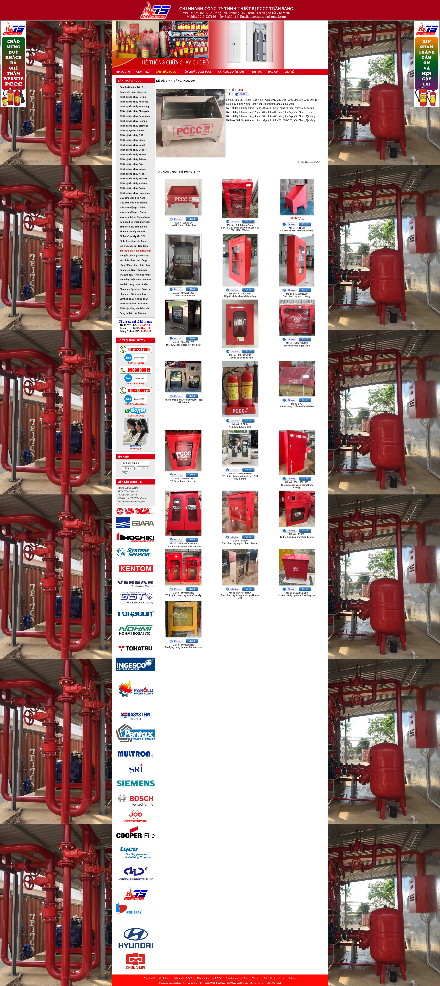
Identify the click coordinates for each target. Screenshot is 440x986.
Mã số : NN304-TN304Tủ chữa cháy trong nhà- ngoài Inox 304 (240, 595)
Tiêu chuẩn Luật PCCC (197, 71)
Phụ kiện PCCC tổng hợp (133, 294)
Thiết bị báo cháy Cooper (133, 150)
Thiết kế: (273, 983)
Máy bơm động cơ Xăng (132, 198)
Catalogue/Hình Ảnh (231, 71)
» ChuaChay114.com (127, 495)
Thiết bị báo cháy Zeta (131, 164)
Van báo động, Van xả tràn (134, 284)
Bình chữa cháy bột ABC (133, 231)
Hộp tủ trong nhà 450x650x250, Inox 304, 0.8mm (183, 401)
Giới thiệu (143, 71)
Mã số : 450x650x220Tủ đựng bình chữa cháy (183, 479)
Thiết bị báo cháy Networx (133, 178)
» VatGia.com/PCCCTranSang (132, 498)
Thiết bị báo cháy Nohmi (133, 154)
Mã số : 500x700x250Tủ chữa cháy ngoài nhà (297, 344)
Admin (292, 978)
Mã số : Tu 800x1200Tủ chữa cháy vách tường (296, 295)
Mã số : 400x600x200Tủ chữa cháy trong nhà (240, 356)
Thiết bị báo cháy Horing (133, 97)
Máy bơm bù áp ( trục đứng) (135, 217)
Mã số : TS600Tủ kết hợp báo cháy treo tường (297, 535)
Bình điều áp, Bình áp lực (133, 226)
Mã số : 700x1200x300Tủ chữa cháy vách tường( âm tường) (297, 485)
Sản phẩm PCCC (166, 71)
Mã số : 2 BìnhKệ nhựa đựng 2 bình (240, 425)
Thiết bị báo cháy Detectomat (135, 116)
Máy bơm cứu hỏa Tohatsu (134, 202)
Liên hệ (289, 71)
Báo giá (273, 71)
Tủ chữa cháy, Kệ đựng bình (135, 250)
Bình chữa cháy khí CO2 (132, 236)
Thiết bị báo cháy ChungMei (135, 111)
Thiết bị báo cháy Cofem (133, 188)
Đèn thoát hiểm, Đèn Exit (133, 87)
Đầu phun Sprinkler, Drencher (135, 289)
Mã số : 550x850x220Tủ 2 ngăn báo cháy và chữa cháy (183, 594)
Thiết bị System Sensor (132, 130)
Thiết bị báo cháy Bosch (132, 145)
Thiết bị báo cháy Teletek (133, 159)
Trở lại (319, 162)
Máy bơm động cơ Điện (132, 207)
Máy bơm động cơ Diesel (133, 212)
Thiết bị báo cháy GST (131, 135)
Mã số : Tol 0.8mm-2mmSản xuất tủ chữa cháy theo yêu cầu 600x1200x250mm (240, 228)
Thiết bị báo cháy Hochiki (133, 121)
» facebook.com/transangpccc (131, 501)
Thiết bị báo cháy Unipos (133, 169)
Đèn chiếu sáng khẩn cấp (133, 92)
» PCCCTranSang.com (128, 491)
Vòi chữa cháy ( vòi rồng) (133, 260)
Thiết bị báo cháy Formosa (134, 101)
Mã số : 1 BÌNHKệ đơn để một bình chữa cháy (296, 229)
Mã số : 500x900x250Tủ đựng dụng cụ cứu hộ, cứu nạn (183, 646)
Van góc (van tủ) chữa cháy (134, 255)
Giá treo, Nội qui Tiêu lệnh (134, 246)
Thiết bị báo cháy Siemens (134, 125)
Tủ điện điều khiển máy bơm (135, 222)
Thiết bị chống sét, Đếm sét (134, 308)
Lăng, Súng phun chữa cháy (135, 265)
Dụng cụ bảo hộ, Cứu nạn (133, 313)
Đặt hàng (243, 94)
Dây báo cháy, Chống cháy (134, 299)
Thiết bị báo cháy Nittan (132, 140)
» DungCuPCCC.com (128, 488)
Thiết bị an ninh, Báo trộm (134, 303)
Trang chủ (123, 71)
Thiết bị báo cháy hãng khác (135, 193)
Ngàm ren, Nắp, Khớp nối (133, 270)
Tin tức (257, 71)
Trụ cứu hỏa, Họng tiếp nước (135, 274)
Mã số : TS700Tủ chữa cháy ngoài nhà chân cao (240, 542)
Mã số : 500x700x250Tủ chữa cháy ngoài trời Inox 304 (183, 343)
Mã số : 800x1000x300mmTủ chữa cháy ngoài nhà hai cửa (183, 544)
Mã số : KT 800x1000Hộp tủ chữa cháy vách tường (240, 295)
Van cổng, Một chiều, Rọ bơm (135, 279)
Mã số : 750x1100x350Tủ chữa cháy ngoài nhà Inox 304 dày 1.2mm (240, 476)
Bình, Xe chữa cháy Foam (133, 241)
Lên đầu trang (307, 162)
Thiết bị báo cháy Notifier (133, 174)
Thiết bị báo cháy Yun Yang (134, 106)
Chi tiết (192, 219)
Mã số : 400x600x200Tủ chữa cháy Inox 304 (183, 294)
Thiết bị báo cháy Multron (133, 183)
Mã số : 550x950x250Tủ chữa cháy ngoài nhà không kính (297, 594)
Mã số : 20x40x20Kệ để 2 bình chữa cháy (183, 224)
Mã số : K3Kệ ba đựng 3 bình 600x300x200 (297, 405)
